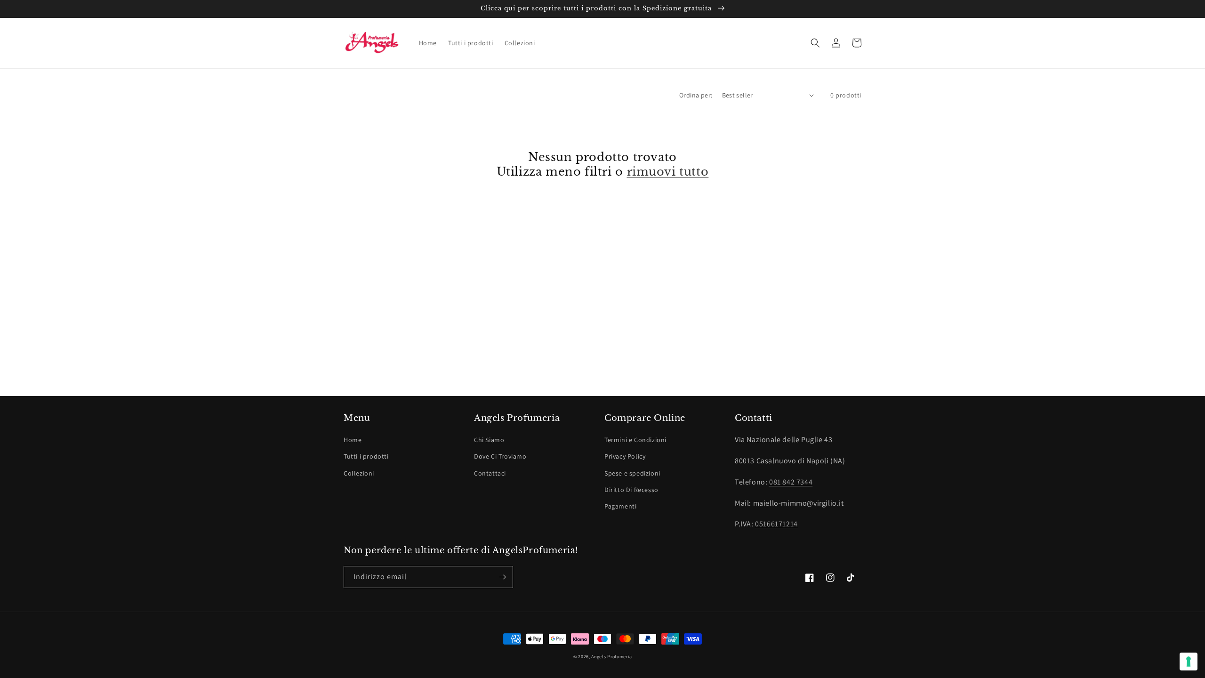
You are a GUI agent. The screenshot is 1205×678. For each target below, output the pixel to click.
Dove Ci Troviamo (500, 456)
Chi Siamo (489, 440)
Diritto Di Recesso (631, 489)
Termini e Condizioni (635, 440)
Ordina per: (695, 95)
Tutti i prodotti (366, 456)
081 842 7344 (790, 482)
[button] (815, 42)
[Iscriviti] (502, 577)
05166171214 (776, 524)
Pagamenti (620, 506)
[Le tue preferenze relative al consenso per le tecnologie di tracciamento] (1188, 661)
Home (353, 440)
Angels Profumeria (611, 657)
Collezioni (359, 473)
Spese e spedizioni (632, 473)
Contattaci (490, 473)
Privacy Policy (624, 456)
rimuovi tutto (668, 171)
